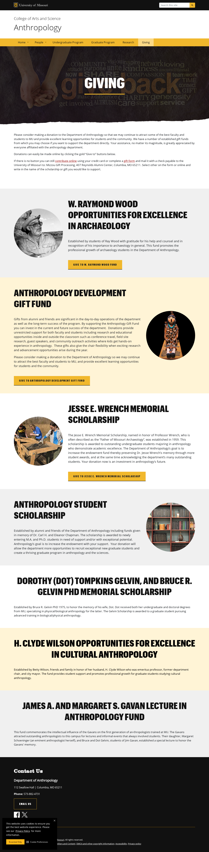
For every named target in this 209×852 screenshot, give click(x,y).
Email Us (25, 803)
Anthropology (37, 27)
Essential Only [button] (15, 842)
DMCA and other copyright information (95, 843)
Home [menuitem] (19, 43)
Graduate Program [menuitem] (103, 42)
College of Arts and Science (37, 18)
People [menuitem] (37, 43)
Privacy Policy (23, 831)
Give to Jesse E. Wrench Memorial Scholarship (106, 476)
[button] (37, 841)
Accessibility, (121, 843)
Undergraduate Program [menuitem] (68, 42)
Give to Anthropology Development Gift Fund (52, 380)
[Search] (192, 5)
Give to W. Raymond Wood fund (95, 264)
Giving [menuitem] (146, 42)
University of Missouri (33, 5)
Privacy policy (134, 843)
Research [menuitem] (128, 42)
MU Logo (16, 5)
